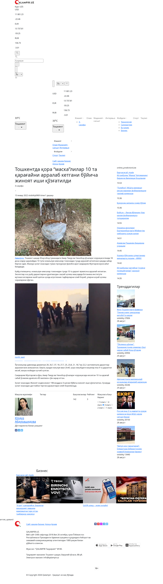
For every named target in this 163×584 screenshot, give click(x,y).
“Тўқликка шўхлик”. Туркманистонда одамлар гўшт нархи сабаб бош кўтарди (131, 347)
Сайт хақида (58, 161)
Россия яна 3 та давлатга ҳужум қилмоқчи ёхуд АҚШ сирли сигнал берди (131, 414)
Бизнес (67, 161)
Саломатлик (126, 124)
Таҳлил (62, 155)
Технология (126, 122)
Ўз (17, 74)
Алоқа (55, 164)
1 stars (109, 407)
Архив (61, 164)
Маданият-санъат (99, 119)
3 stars (108, 405)
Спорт (55, 155)
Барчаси (125, 172)
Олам (55, 145)
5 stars (103, 402)
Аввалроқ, (19, 258)
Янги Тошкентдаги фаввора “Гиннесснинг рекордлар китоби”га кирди (130, 312)
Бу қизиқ (125, 127)
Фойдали (58, 151)
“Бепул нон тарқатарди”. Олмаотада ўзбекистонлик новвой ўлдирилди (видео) (129, 449)
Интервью (64, 147)
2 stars (100, 407)
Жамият (57, 141)
